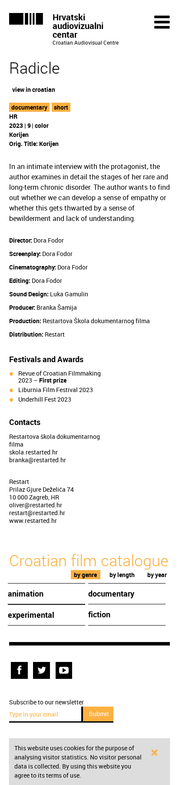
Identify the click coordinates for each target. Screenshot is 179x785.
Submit (99, 714)
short (61, 107)
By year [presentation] (157, 575)
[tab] (85, 574)
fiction (99, 614)
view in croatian (33, 89)
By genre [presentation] (85, 575)
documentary (29, 107)
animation (25, 593)
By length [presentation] (122, 575)
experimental (31, 615)
